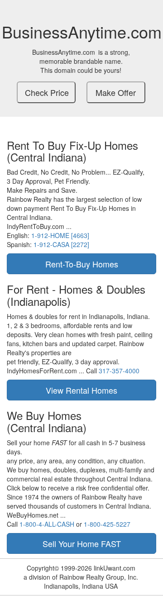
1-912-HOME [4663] (60, 235)
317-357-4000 (119, 370)
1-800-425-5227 (107, 524)
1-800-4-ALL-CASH (46, 524)
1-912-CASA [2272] (61, 244)
